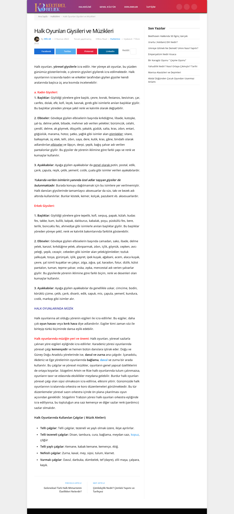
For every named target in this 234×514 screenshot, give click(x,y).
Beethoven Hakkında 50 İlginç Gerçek (168, 36)
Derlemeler (131, 6)
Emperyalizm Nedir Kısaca (162, 54)
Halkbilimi (85, 6)
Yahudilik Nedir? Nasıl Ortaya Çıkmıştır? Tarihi (172, 66)
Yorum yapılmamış (82, 39)
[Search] (201, 7)
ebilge (47, 39)
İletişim (150, 6)
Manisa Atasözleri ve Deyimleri (164, 72)
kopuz (135, 434)
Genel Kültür (108, 6)
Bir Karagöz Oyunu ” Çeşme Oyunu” (167, 60)
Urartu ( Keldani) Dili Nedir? (163, 42)
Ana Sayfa (42, 16)
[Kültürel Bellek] (50, 7)
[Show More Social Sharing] (133, 51)
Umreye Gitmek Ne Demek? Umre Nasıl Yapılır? (173, 48)
